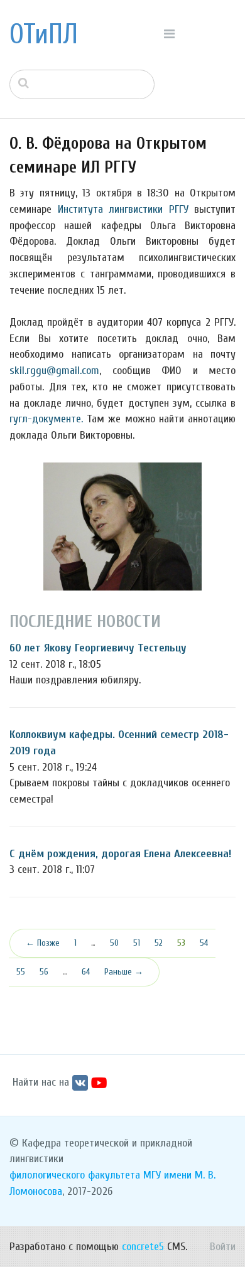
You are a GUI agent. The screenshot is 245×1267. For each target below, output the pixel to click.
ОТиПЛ (43, 34)
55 (20, 971)
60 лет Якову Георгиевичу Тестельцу (98, 648)
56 (44, 971)
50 (114, 943)
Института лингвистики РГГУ (123, 209)
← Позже (43, 943)
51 (136, 943)
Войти (223, 1246)
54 (204, 943)
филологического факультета (74, 1175)
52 (159, 943)
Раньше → (123, 971)
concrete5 (143, 1246)
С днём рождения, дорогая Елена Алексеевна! (120, 853)
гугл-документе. (46, 418)
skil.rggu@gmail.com (54, 370)
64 (86, 971)
